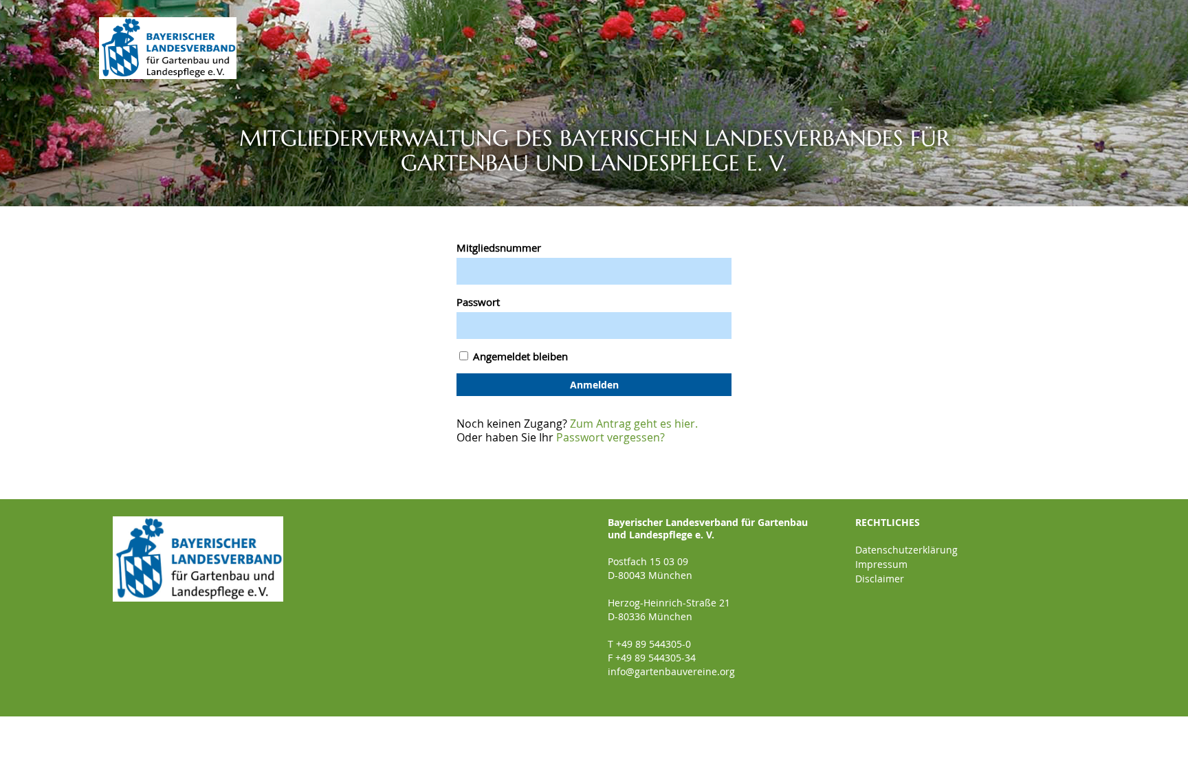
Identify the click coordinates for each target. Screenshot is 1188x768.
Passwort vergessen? (610, 437)
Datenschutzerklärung (906, 549)
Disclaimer (879, 578)
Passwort (478, 302)
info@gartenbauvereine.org (671, 671)
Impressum (881, 564)
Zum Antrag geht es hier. (634, 423)
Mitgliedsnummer (498, 247)
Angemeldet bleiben (519, 356)
